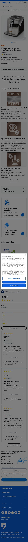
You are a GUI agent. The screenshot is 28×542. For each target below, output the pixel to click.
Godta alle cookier (13, 286)
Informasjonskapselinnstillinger (13, 279)
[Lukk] (24, 254)
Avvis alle (13, 282)
